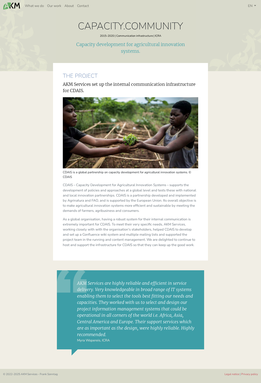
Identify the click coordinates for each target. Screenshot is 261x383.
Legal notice (232, 374)
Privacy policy (249, 374)
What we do (34, 5)
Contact (83, 5)
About (69, 5)
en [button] (250, 5)
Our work (54, 5)
